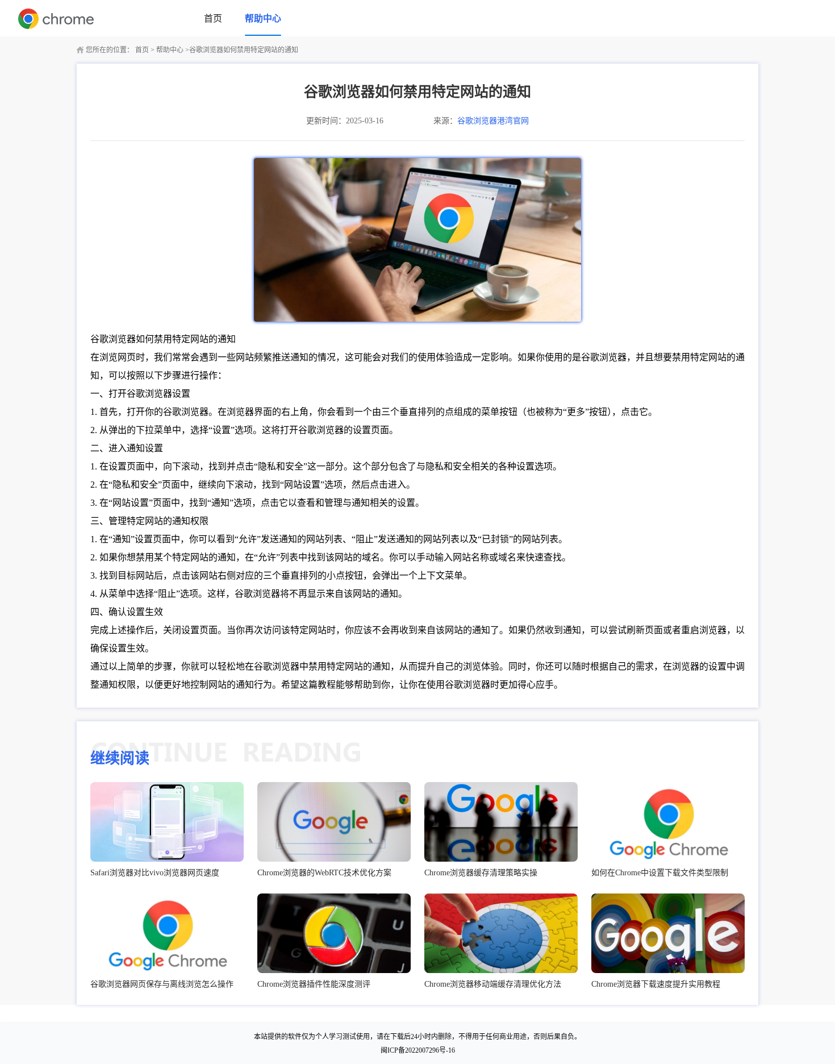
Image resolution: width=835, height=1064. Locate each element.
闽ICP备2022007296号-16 (418, 1050)
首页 (213, 18)
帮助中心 (263, 18)
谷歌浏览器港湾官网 (493, 121)
